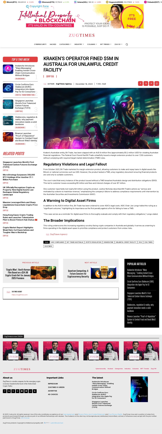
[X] (145, 83)
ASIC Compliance (57, 242)
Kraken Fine (108, 242)
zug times (148, 242)
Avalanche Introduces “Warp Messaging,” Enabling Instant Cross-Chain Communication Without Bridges (25, 71)
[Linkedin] (9, 391)
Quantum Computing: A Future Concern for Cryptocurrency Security (78, 273)
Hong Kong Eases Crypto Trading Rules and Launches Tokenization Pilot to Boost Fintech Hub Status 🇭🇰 (20, 217)
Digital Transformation (25, 95)
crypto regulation (93, 242)
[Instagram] (17, 391)
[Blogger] (35, 391)
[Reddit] (30, 391)
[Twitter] (13, 391)
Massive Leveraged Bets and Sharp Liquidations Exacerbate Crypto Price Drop (20, 204)
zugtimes (48, 246)
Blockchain (20, 79)
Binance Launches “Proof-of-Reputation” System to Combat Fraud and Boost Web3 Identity (26, 137)
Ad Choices (25, 418)
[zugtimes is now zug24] (20, 350)
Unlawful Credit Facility (126, 242)
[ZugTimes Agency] (45, 83)
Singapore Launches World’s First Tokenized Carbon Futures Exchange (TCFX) (25, 104)
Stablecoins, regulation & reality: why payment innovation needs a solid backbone (26, 120)
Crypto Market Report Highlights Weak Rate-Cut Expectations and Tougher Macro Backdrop (18, 230)
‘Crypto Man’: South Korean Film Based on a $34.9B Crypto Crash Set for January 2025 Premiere (17, 274)
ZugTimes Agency (64, 84)
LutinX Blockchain (57, 423)
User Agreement (69, 414)
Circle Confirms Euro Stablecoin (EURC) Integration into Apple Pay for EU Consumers (25, 88)
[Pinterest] (151, 83)
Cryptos (19, 111)
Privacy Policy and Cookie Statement (91, 414)
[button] (127, 44)
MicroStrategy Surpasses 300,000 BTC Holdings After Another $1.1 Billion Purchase (19, 177)
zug (140, 242)
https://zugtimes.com (19, 295)
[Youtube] (26, 391)
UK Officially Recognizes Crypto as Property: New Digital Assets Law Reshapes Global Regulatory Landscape (19, 191)
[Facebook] (140, 83)
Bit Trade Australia (75, 242)
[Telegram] (22, 391)
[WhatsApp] (156, 83)
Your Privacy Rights (115, 414)
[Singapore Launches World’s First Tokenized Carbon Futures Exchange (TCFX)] (8, 104)
